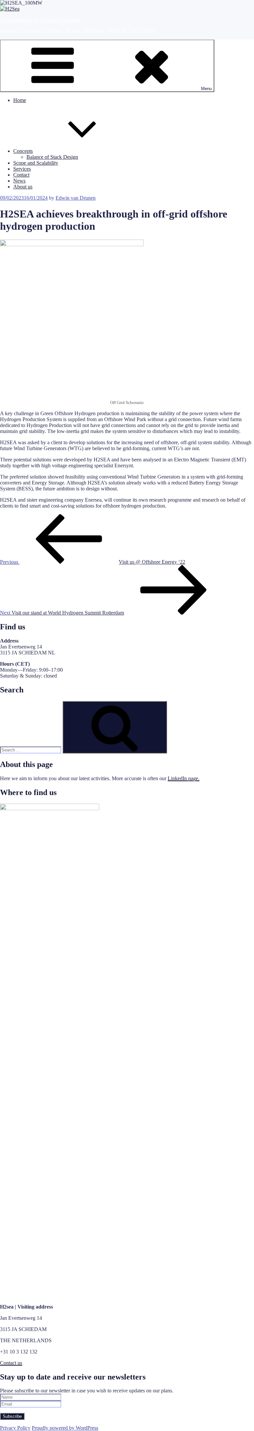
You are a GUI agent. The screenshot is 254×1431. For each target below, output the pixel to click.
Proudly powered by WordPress (65, 1428)
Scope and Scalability (35, 163)
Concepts (23, 151)
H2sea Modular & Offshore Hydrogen (40, 20)
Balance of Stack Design (52, 157)
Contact (21, 175)
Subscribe (12, 1416)
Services (22, 169)
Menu (206, 88)
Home (19, 100)
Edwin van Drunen (76, 198)
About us (22, 186)
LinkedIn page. (183, 778)
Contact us (11, 1363)
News (19, 180)
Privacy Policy (15, 1428)
